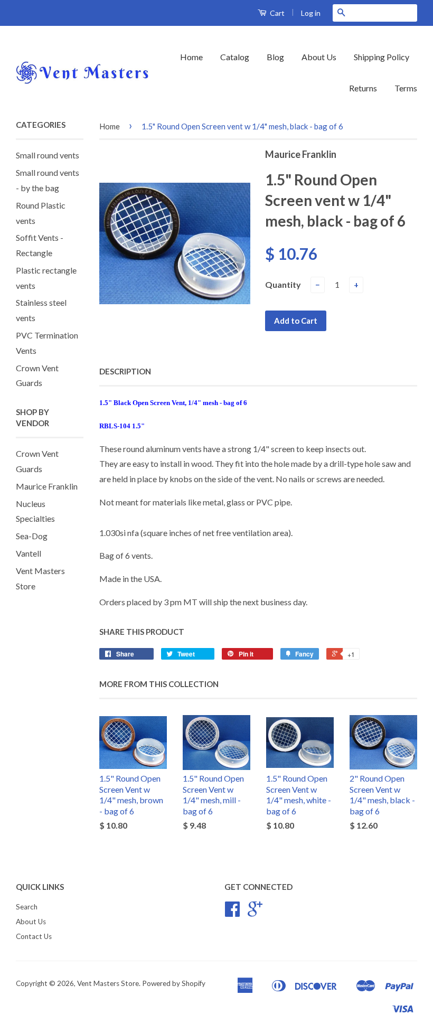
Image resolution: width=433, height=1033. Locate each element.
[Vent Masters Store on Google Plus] (255, 912)
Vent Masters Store (108, 983)
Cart (276, 12)
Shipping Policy (381, 57)
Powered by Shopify (173, 983)
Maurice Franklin (47, 486)
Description (125, 371)
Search (26, 907)
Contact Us (34, 936)
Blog (275, 57)
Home (191, 57)
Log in (311, 12)
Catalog (234, 57)
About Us (319, 57)
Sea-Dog (32, 536)
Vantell (28, 553)
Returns (363, 88)
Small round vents (47, 155)
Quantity (283, 284)
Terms (405, 88)
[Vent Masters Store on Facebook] (232, 912)
